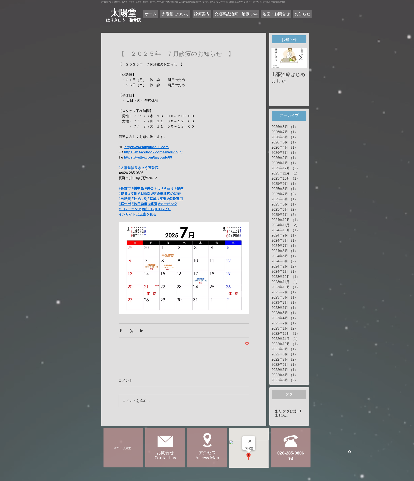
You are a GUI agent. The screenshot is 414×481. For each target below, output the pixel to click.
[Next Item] (300, 57)
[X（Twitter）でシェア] (131, 330)
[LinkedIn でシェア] (142, 330)
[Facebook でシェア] (121, 330)
